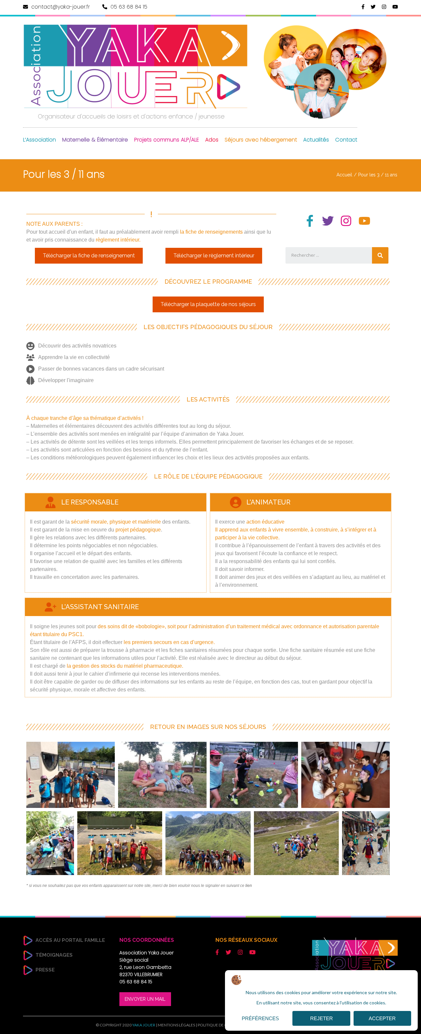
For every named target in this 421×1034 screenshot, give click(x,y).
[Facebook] (362, 6)
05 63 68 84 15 (128, 7)
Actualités (316, 139)
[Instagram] (384, 6)
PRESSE (45, 970)
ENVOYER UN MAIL (145, 999)
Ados (211, 139)
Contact (346, 139)
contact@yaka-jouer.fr (60, 7)
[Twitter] (373, 6)
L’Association (39, 139)
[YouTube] (395, 6)
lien (248, 885)
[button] (89, 256)
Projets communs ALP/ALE (166, 139)
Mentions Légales (176, 1024)
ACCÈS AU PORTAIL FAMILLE (70, 940)
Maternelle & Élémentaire (95, 139)
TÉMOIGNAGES (54, 955)
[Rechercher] (380, 255)
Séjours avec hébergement (261, 139)
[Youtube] (364, 221)
